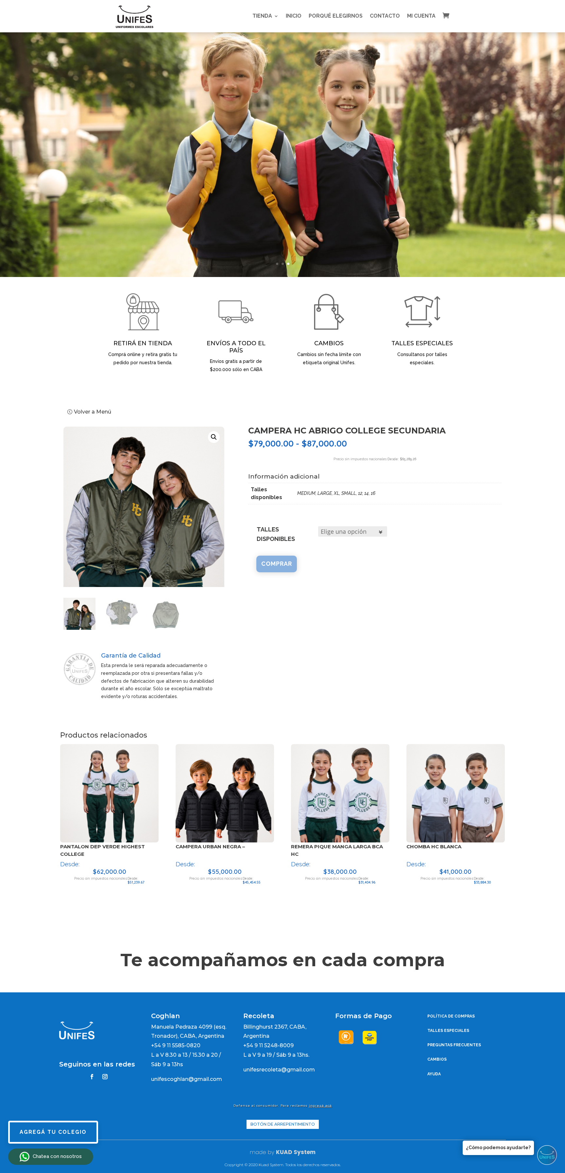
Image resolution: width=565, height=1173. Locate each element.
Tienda (262, 16)
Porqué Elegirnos (336, 16)
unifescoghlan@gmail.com (186, 1079)
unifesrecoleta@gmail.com (279, 1070)
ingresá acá (320, 1105)
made (258, 1152)
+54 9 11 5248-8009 (268, 1045)
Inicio (293, 16)
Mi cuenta (421, 16)
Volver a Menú (92, 412)
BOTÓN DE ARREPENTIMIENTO (282, 1124)
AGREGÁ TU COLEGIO (53, 1132)
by (270, 1152)
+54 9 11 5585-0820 (175, 1045)
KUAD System (296, 1152)
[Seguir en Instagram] (105, 1076)
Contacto (385, 16)
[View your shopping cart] (451, 15)
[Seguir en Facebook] (92, 1076)
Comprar (276, 563)
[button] (214, 437)
